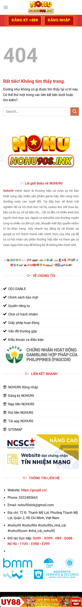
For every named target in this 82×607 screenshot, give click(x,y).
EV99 (46, 544)
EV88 (35, 544)
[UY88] (41, 602)
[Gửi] (74, 111)
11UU (24, 544)
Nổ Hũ (12, 544)
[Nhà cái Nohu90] (41, 7)
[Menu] (5, 7)
